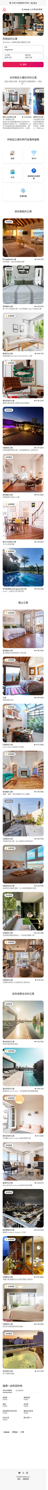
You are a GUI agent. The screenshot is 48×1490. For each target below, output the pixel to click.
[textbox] (12, 57)
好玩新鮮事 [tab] (19, 1390)
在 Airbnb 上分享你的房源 (32, 9)
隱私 (19, 1479)
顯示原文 (34, 3)
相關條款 (26, 1479)
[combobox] (23, 49)
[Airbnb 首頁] (4, 9)
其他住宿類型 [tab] (7, 1390)
